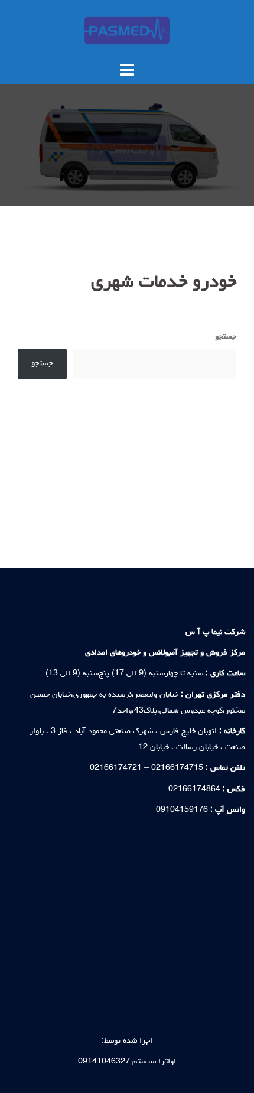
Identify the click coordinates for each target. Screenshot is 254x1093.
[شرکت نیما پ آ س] (127, 30)
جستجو (225, 336)
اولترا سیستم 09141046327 (127, 1061)
